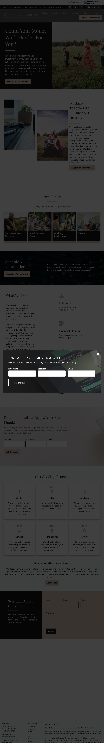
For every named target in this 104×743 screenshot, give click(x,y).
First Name (13, 369)
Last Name (43, 369)
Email (70, 369)
